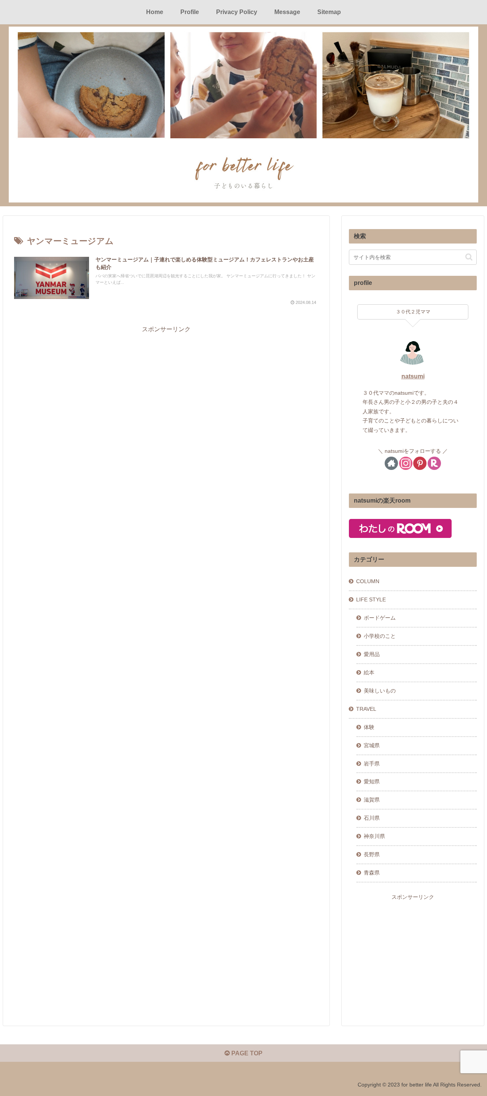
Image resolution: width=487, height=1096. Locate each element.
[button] (469, 257)
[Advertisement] (166, 388)
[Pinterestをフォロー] (420, 463)
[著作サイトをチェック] (391, 463)
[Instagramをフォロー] (405, 463)
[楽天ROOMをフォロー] (434, 463)
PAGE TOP (246, 1053)
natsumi (413, 376)
